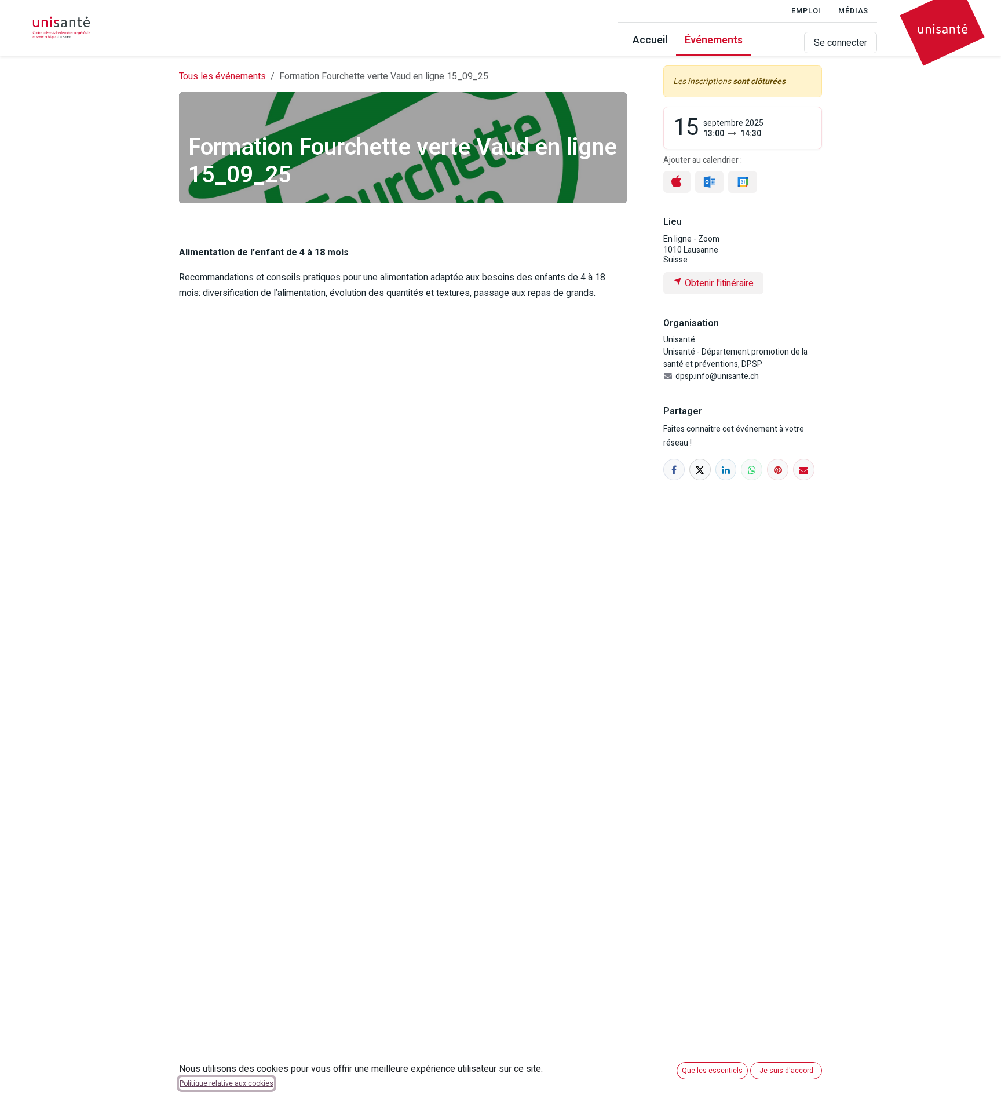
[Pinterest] (777, 469)
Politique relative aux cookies (226, 1083)
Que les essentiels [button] (712, 1070)
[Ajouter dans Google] (742, 182)
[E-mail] (803, 469)
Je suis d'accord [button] (786, 1070)
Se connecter (840, 43)
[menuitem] (650, 42)
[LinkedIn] (726, 469)
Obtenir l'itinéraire (718, 283)
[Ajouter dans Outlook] (709, 182)
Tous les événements (222, 76)
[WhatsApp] (751, 469)
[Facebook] (674, 469)
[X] (700, 469)
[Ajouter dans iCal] (677, 182)
